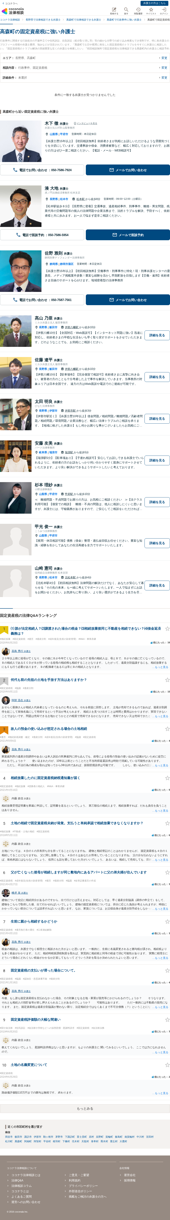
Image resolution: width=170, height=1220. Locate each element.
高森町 (18, 1141)
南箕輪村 (130, 1136)
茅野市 (59, 1136)
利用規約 (74, 1180)
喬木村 (104, 1141)
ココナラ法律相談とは (25, 1175)
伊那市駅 (70, 410)
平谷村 (47, 1141)
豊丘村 (114, 1141)
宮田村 (150, 1136)
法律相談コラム (21, 1185)
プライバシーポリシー (83, 1185)
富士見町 (82, 1136)
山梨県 (54, 134)
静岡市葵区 (67, 264)
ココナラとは (20, 1191)
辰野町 (99, 1136)
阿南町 (28, 1141)
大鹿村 (123, 1141)
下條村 (66, 1141)
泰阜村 (94, 1141)
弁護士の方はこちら (154, 3)
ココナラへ (11, 3)
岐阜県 (43, 452)
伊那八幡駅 (72, 327)
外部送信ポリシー (80, 1191)
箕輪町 (109, 1136)
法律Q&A (17, 1180)
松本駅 (80, 199)
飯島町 (119, 1136)
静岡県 (54, 264)
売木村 (75, 1141)
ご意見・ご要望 (79, 1175)
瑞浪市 (53, 452)
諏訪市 (28, 1136)
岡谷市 (9, 1136)
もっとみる (85, 1108)
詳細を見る (157, 335)
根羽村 (56, 1141)
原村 (91, 1136)
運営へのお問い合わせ (25, 1202)
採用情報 (130, 1180)
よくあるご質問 (21, 1196)
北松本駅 (70, 577)
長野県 (54, 199)
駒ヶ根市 (48, 1136)
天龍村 (85, 1141)
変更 (164, 58)
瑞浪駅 (69, 452)
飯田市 (53, 327)
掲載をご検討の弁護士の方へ (88, 1196)
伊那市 (53, 410)
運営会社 (130, 1175)
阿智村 (37, 1141)
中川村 (140, 1136)
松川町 (9, 1141)
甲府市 (64, 134)
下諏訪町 (70, 1136)
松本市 (64, 199)
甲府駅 (69, 494)
